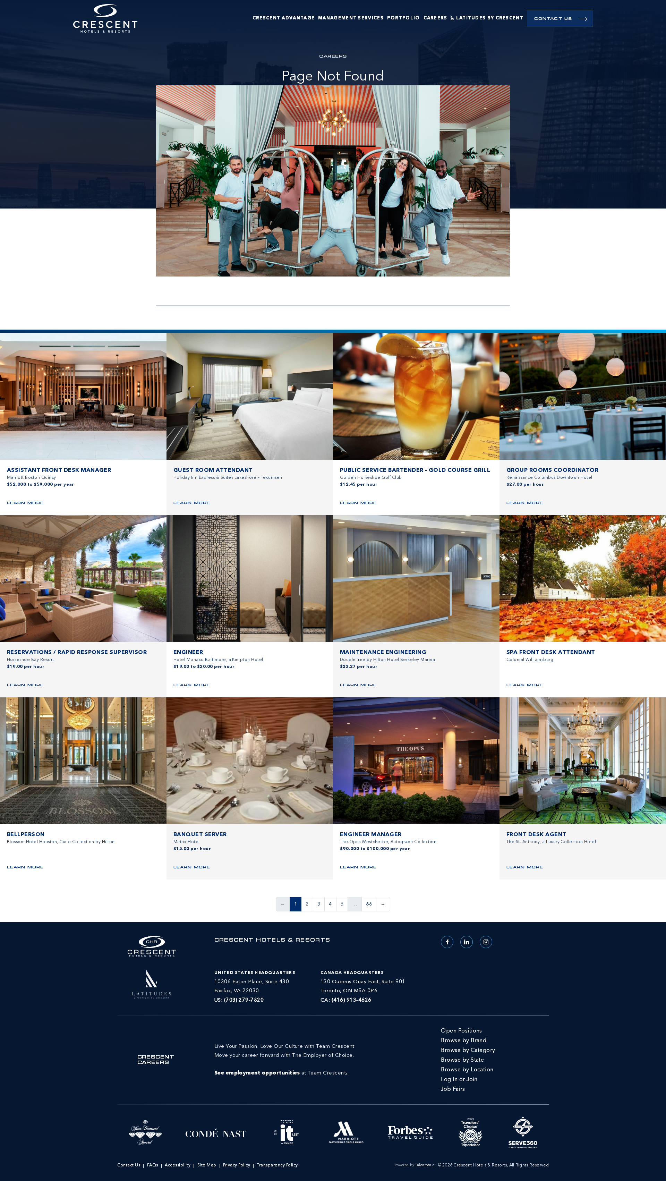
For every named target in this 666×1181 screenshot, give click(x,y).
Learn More (25, 503)
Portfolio (403, 18)
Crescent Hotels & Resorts (272, 940)
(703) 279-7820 (244, 1000)
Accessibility (177, 1165)
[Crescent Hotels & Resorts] (105, 18)
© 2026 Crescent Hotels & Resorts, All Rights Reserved (493, 1165)
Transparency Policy (277, 1165)
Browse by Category (468, 1050)
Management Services (351, 18)
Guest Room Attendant (213, 470)
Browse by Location (467, 1070)
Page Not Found (333, 77)
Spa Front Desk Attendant (550, 652)
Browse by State (462, 1060)
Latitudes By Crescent (489, 18)
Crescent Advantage (284, 18)
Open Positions (461, 1031)
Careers (435, 18)
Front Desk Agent (536, 835)
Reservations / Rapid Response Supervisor (77, 652)
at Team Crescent (285, 1060)
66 (369, 904)
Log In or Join (459, 1079)
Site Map (206, 1165)
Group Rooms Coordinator (552, 470)
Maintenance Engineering (383, 652)
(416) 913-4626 (352, 1000)
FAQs (152, 1165)
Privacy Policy (236, 1165)
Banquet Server (200, 835)
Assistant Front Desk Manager (59, 470)
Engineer (188, 652)
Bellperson (26, 835)
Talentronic (424, 1165)
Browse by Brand (463, 1041)
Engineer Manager (371, 835)
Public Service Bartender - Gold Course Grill (415, 470)
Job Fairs (453, 1089)
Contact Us (553, 19)
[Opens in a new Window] (151, 983)
